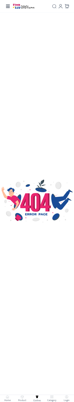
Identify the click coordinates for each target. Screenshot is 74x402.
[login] (60, 6)
